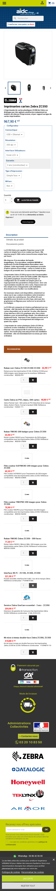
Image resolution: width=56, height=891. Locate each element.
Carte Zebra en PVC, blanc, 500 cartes (21, 400)
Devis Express (28, 222)
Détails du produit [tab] (15, 239)
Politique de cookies (11, 872)
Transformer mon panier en (20, 24)
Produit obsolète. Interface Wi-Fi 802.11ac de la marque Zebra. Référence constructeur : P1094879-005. (27, 580)
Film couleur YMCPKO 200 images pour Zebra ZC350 (25, 503)
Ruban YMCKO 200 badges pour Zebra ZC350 (25, 432)
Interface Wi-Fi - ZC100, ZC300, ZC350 (22, 573)
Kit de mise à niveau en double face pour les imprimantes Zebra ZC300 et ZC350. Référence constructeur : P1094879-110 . (27, 645)
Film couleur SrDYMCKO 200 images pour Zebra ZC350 (26, 467)
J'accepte (28, 878)
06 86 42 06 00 (30, 856)
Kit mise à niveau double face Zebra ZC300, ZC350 (27, 638)
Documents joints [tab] (15, 244)
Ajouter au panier (27, 200)
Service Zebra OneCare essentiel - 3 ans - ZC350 (26, 605)
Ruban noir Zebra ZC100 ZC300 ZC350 (22, 368)
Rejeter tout (28, 885)
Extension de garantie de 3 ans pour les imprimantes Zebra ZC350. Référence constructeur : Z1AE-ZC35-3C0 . (26, 612)
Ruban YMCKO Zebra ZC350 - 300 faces (22, 538)
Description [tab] (11, 235)
